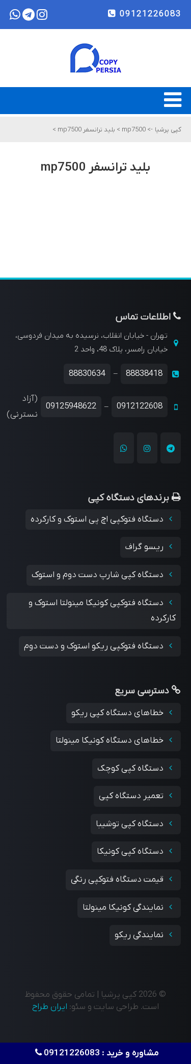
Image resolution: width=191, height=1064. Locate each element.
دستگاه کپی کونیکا (131, 851)
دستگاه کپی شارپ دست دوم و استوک (99, 575)
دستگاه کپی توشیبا (131, 824)
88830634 (87, 373)
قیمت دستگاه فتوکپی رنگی (118, 879)
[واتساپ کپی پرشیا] (124, 447)
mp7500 (133, 129)
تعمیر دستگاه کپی (132, 796)
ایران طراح (49, 1007)
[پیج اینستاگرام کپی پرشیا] (147, 447)
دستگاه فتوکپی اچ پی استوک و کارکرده (98, 519)
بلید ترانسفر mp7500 (85, 129)
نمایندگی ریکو (140, 935)
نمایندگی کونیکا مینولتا (124, 907)
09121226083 (149, 14)
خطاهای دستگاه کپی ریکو (118, 713)
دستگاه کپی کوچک (131, 768)
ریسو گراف (145, 547)
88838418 (144, 373)
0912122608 (139, 406)
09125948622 (71, 406)
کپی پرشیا (168, 129)
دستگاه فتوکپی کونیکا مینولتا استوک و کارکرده (102, 610)
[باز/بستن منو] (172, 105)
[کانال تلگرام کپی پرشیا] (170, 447)
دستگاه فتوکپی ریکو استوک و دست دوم (95, 646)
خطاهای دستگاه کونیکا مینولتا (111, 740)
